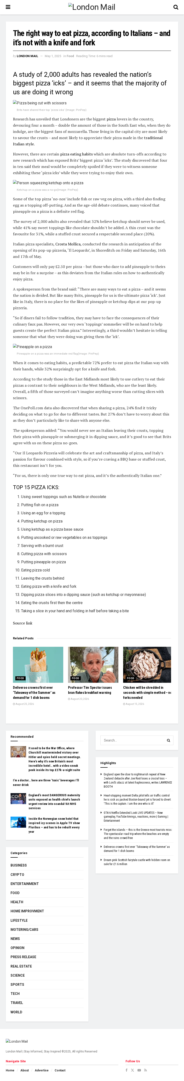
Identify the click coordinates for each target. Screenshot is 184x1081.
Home (10, 1070)
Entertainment (25, 884)
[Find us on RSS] (145, 1070)
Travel (17, 1003)
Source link (22, 623)
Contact (60, 1070)
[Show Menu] (8, 7)
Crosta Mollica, (68, 244)
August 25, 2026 (24, 704)
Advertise (42, 1070)
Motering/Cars (24, 930)
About (24, 1070)
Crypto (17, 875)
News (15, 939)
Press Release (23, 957)
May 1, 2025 (53, 56)
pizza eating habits (76, 154)
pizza (112, 119)
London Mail (27, 56)
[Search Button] (175, 7)
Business (19, 865)
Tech (15, 994)
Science (18, 975)
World (16, 1012)
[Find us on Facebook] (126, 1070)
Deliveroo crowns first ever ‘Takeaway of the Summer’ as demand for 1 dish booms (34, 692)
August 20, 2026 (79, 699)
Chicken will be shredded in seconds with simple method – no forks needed (147, 692)
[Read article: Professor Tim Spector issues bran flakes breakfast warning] (93, 665)
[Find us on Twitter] (132, 1070)
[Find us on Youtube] (139, 1070)
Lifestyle (19, 920)
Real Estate (21, 966)
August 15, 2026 (134, 704)
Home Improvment (27, 911)
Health (17, 902)
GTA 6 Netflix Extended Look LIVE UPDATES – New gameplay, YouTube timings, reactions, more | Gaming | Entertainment (136, 817)
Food (70, 56)
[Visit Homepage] (91, 7)
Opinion (17, 948)
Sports (17, 984)
